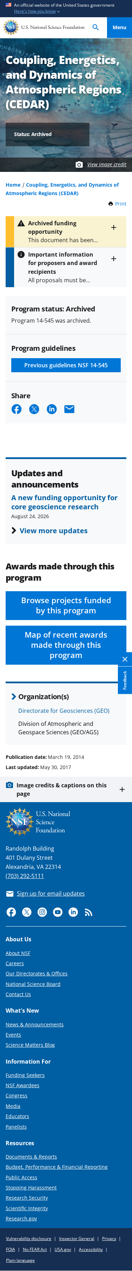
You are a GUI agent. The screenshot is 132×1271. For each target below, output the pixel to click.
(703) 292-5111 (25, 876)
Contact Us (18, 994)
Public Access (21, 1177)
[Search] (95, 27)
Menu (119, 27)
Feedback (125, 680)
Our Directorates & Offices (37, 973)
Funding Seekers (25, 1075)
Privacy (109, 1238)
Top (119, 730)
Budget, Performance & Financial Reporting (57, 1166)
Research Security (27, 1197)
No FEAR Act (35, 1249)
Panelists (16, 1126)
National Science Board (33, 984)
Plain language (20, 1260)
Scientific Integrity (27, 1208)
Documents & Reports (31, 1156)
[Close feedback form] (125, 659)
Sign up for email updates (51, 893)
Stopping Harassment (31, 1187)
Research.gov (21, 1218)
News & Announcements (35, 1024)
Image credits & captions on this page (62, 789)
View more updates (54, 530)
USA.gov (63, 1249)
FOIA (10, 1249)
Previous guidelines (66, 365)
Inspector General (76, 1238)
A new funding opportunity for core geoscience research (64, 501)
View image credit (106, 164)
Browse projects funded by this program (66, 605)
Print (120, 203)
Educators (17, 1116)
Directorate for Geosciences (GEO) (63, 711)
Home (13, 184)
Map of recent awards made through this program (66, 644)
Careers (15, 963)
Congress (16, 1095)
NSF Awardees (22, 1085)
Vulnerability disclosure (28, 1238)
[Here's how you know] (66, 8)
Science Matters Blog (30, 1044)
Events (13, 1034)
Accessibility (91, 1249)
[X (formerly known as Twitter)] (26, 912)
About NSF (18, 953)
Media (13, 1106)
